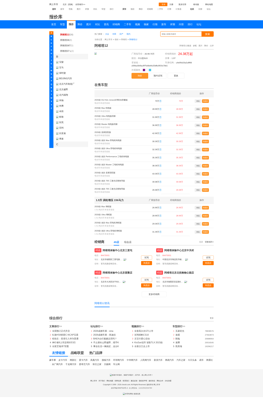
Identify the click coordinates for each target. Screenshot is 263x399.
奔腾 (61, 106)
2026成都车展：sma (103, 331)
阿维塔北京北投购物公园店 (179, 272)
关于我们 (101, 381)
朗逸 (177, 338)
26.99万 (179, 207)
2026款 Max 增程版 (103, 206)
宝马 (61, 67)
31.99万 (179, 117)
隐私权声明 (143, 381)
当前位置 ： (100, 39)
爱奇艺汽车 (84, 364)
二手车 (160, 9)
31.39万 (179, 232)
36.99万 (179, 125)
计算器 (178, 9)
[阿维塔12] (96, 54)
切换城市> (209, 242)
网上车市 (53, 4)
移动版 (196, 4)
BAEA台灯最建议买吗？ (105, 338)
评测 (87, 9)
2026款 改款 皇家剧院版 (105, 173)
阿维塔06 (66, 40)
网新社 (73, 360)
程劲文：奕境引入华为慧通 (65, 338)
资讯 (106, 24)
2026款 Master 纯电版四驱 (106, 124)
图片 (79, 9)
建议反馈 (134, 381)
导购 (70, 9)
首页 (53, 24)
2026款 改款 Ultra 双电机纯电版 (108, 148)
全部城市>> (80, 4)
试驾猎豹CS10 (141, 335)
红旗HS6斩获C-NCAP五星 (65, 335)
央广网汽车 (57, 364)
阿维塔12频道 (185, 46)
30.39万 (179, 141)
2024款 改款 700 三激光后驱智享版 (110, 189)
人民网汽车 (145, 360)
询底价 (205, 101)
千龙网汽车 (70, 364)
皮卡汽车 (62, 360)
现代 (128, 34)
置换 (176, 76)
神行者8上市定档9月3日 (64, 342)
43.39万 (179, 174)
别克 (61, 122)
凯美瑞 (178, 346)
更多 (212, 318)
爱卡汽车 (83, 360)
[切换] (70, 4)
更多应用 (182, 4)
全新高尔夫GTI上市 (143, 331)
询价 (140, 76)
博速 (61, 139)
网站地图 (110, 381)
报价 (133, 9)
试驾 (146, 257)
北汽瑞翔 (63, 95)
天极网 (107, 364)
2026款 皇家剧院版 (103, 132)
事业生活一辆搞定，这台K (106, 346)
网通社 (209, 360)
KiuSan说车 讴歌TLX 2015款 (148, 342)
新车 (62, 9)
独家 (146, 24)
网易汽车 (169, 360)
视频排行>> (138, 326)
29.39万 (179, 224)
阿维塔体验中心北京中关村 (179, 250)
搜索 (207, 34)
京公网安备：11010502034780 (140, 388)
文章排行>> (55, 326)
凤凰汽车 (94, 360)
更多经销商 (154, 294)
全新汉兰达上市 (142, 346)
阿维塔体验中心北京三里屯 (117, 250)
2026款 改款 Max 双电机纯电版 (108, 140)
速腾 (177, 342)
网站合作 (160, 381)
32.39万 (179, 149)
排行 (112, 9)
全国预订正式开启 (61, 331)
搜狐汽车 (106, 360)
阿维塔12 (66, 34)
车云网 (116, 364)
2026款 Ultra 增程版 (103, 214)
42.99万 (179, 133)
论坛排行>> (96, 326)
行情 (169, 9)
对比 (95, 9)
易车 (201, 360)
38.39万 (179, 166)
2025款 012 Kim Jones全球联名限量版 (111, 100)
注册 (171, 4)
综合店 (128, 242)
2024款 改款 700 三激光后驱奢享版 (110, 181)
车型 (103, 9)
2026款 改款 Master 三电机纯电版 (109, 164)
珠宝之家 (97, 364)
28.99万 (179, 109)
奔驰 (61, 100)
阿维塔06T (66, 45)
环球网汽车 (118, 360)
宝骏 (61, 62)
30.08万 (179, 182)
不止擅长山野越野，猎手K (106, 342)
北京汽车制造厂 (67, 84)
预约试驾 (158, 76)
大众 (107, 34)
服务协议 (152, 381)
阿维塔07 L (67, 51)
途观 (177, 335)
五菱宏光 (179, 331)
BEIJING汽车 (65, 78)
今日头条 (192, 360)
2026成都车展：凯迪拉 (104, 335)
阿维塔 (124, 39)
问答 (200, 9)
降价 (141, 9)
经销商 (150, 9)
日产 (121, 34)
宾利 (61, 128)
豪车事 (52, 360)
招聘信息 (118, 381)
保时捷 (62, 73)
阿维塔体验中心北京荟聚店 (117, 272)
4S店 (116, 242)
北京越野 (63, 89)
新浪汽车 (158, 360)
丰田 (114, 34)
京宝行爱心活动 (142, 338)
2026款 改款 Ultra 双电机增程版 (108, 231)
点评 (212, 46)
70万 (181, 101)
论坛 (209, 9)
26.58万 (179, 190)
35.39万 (179, 157)
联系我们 (126, 381)
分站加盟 (168, 381)
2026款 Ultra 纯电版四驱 (105, 116)
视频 (137, 24)
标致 (61, 117)
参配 (195, 46)
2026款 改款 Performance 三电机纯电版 (112, 156)
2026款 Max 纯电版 (103, 108)
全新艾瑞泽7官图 (60, 346)
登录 (163, 4)
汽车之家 (181, 360)
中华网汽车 (132, 360)
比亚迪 (62, 133)
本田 (61, 111)
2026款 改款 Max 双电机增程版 (108, 223)
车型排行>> (179, 326)
